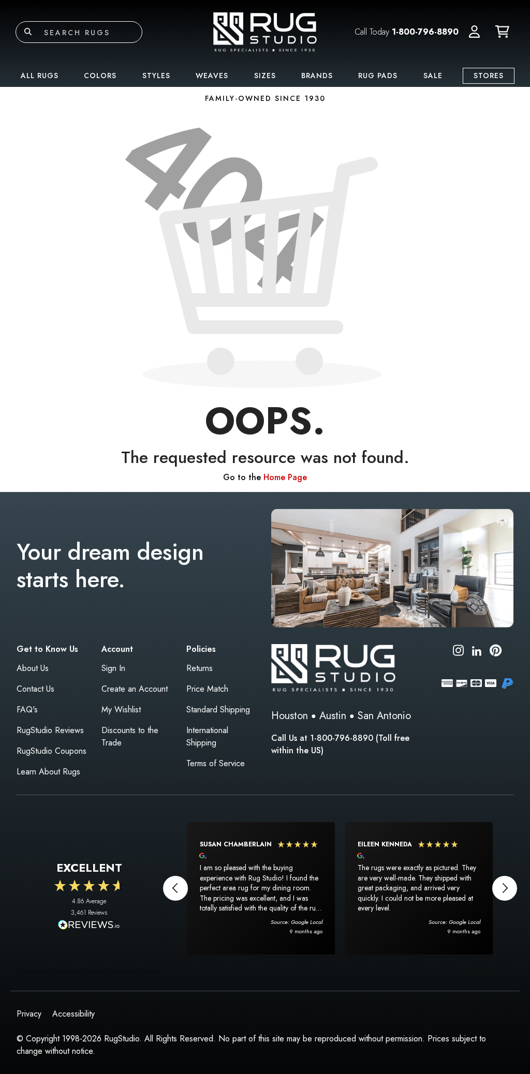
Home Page (285, 477)
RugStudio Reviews (50, 730)
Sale (433, 75)
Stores (489, 75)
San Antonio (384, 715)
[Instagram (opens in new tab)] (458, 652)
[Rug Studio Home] (265, 31)
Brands (317, 75)
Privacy (29, 1014)
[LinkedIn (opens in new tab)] (476, 650)
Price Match (207, 689)
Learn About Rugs (48, 772)
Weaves (212, 75)
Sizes (265, 75)
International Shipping (207, 736)
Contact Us (35, 689)
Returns (199, 668)
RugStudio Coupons (51, 751)
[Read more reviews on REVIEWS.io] (89, 926)
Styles (156, 75)
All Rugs (39, 75)
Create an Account (134, 689)
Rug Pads (378, 75)
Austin (332, 715)
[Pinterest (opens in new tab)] (496, 652)
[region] (340, 888)
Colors (100, 75)
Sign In (113, 668)
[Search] (28, 32)
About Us (33, 668)
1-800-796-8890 (425, 32)
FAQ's (27, 709)
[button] (474, 32)
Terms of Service (215, 763)
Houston (289, 715)
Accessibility (73, 1014)
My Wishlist (121, 709)
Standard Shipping (218, 709)
